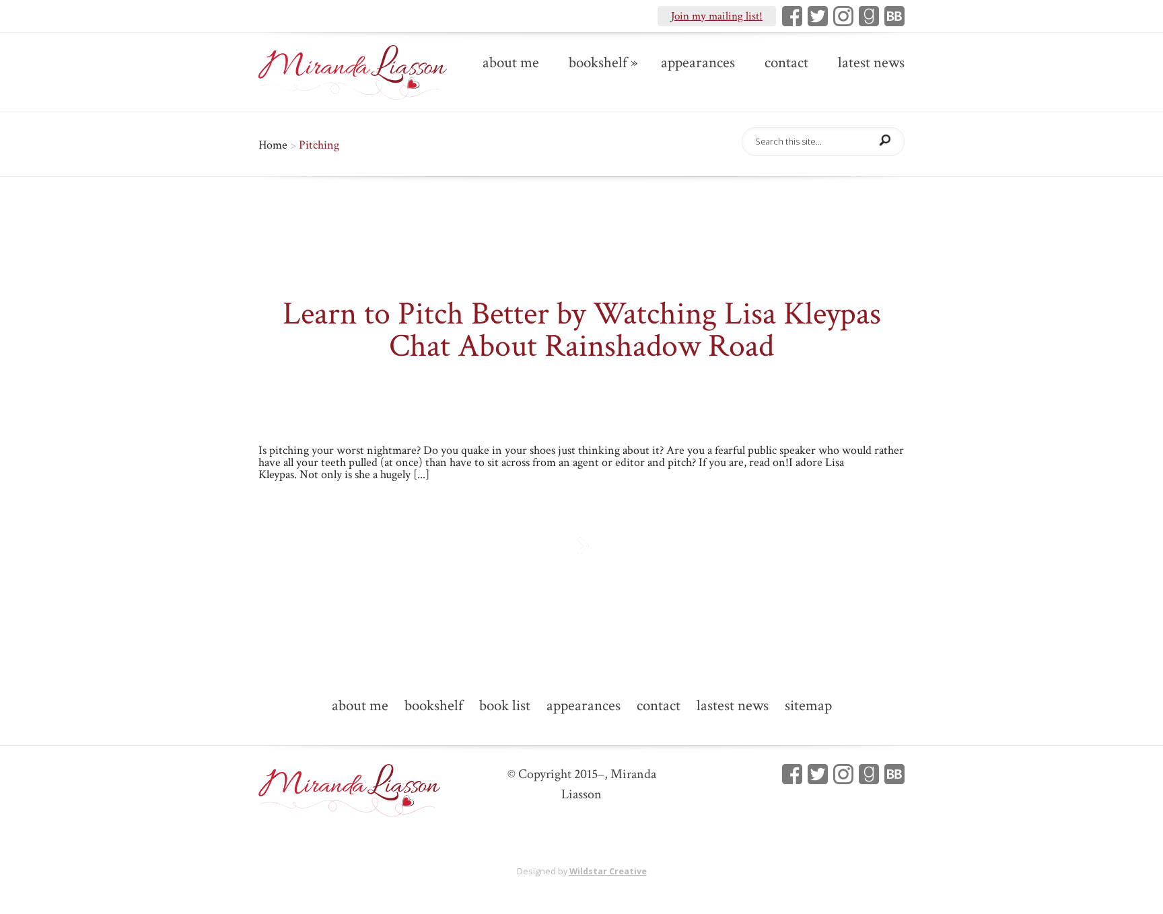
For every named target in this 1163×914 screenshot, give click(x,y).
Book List (504, 707)
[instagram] (840, 16)
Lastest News (733, 707)
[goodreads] (866, 16)
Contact (786, 64)
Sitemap (808, 707)
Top (1131, 882)
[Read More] (581, 546)
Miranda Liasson (455, 385)
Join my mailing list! (717, 16)
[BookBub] (892, 16)
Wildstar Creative (608, 871)
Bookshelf (598, 64)
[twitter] (815, 774)
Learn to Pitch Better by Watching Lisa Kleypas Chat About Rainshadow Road (582, 330)
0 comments (747, 385)
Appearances (698, 64)
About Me (511, 64)
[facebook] (789, 774)
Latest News (871, 64)
